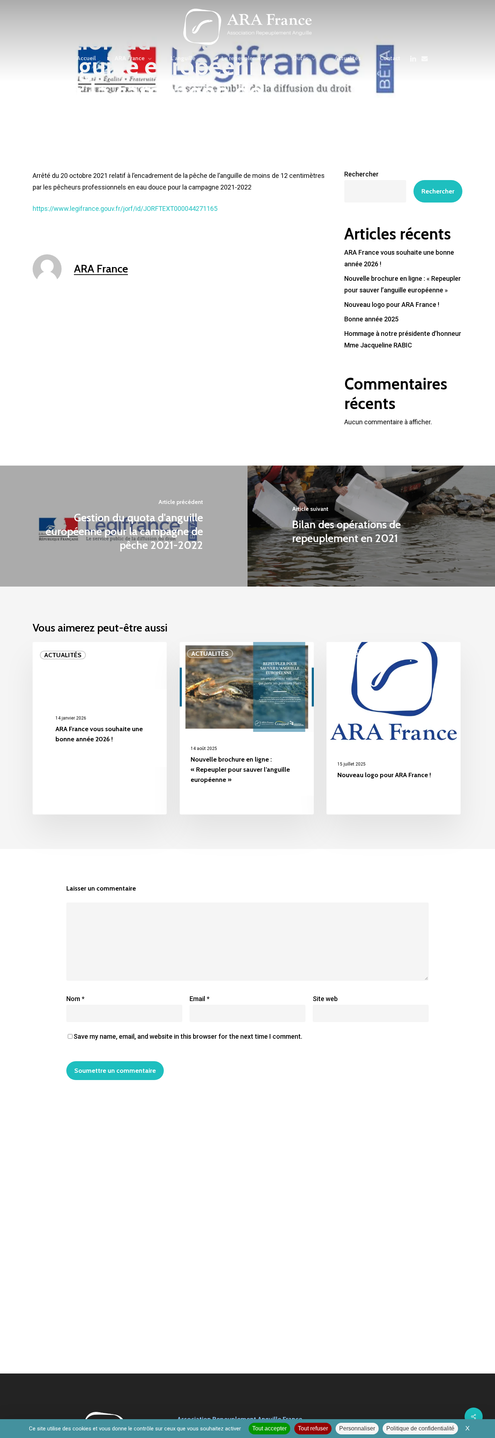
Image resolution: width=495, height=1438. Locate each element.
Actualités (63, 655)
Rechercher (361, 174)
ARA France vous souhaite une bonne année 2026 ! (399, 258)
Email (199, 999)
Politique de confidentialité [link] (420, 1428)
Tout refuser (313, 1428)
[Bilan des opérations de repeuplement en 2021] (371, 526)
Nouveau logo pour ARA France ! (391, 304)
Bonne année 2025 (371, 319)
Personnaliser (357, 1428)
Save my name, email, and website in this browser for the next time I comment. (188, 1036)
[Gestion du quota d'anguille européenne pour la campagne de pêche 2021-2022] (124, 526)
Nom (75, 999)
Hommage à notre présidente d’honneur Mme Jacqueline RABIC (402, 339)
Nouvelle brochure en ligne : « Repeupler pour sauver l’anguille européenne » (402, 284)
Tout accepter (269, 1428)
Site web (325, 999)
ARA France (101, 268)
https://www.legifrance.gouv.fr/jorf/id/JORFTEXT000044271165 (125, 208)
